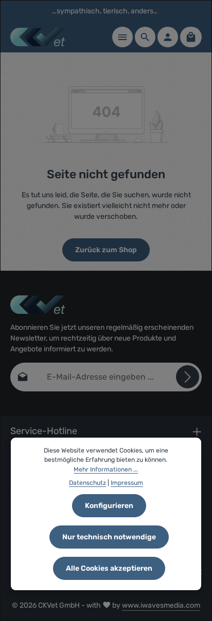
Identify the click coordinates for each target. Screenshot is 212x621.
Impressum (127, 482)
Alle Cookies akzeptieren (109, 568)
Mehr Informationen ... (106, 469)
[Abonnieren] (187, 376)
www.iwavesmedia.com (161, 605)
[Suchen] (145, 37)
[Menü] (122, 37)
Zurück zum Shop (106, 250)
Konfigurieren (109, 505)
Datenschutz (87, 482)
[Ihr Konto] (167, 37)
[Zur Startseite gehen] (37, 37)
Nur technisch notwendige (109, 537)
